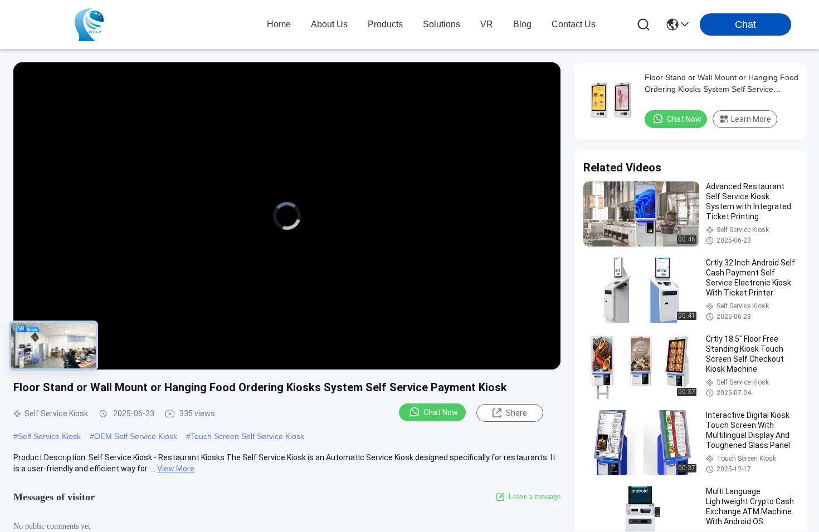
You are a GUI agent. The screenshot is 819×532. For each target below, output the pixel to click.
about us (329, 24)
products (385, 24)
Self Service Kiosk (49, 436)
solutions (441, 24)
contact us (574, 24)
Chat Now (440, 412)
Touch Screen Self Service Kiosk (247, 436)
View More (175, 468)
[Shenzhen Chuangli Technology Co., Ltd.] (89, 24)
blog (522, 24)
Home (279, 24)
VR (486, 24)
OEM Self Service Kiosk (135, 436)
